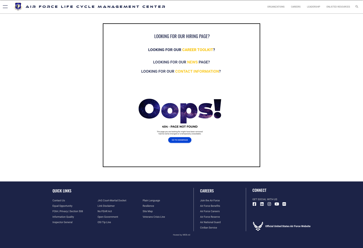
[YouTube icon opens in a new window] (277, 204)
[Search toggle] (357, 7)
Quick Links (61, 191)
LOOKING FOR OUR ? (181, 71)
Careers (207, 191)
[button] (4, 7)
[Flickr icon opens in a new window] (284, 204)
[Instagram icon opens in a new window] (269, 204)
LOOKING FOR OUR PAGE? (181, 62)
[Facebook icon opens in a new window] (254, 204)
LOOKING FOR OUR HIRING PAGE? (182, 36)
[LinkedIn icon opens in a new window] (262, 204)
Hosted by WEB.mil (181, 235)
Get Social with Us (264, 199)
